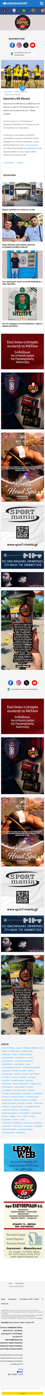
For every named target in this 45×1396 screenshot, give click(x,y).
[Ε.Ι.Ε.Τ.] (22, 560)
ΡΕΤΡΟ (5, 1116)
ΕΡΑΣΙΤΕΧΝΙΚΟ (20, 1087)
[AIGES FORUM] (22, 351)
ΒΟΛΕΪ (25, 1074)
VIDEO (15, 1054)
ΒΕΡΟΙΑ (31, 1071)
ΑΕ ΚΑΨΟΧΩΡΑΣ (8, 1058)
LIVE (41, 1048)
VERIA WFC (6, 1054)
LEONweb (39, 1318)
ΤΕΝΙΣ (22, 1120)
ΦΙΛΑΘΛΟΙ (38, 1126)
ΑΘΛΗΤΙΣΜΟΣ (7, 1064)
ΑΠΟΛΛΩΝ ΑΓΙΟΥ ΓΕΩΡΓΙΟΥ (12, 1067)
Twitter (22, 1322)
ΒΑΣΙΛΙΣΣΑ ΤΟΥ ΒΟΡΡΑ (10, 1071)
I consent (22, 1393)
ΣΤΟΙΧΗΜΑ (6, 1120)
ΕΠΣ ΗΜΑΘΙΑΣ (8, 1087)
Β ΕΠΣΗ (23, 1071)
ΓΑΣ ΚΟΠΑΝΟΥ (35, 1074)
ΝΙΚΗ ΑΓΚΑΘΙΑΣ (17, 1107)
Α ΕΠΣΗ (30, 1058)
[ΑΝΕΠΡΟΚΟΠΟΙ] (22, 579)
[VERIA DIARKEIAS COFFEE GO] (22, 401)
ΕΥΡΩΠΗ (30, 1087)
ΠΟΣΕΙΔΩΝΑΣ (36, 1113)
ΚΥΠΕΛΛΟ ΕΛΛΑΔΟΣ (18, 1097)
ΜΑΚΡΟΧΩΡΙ (7, 1100)
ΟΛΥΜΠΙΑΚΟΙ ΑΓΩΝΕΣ (32, 1107)
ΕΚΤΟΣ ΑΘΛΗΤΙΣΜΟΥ (21, 1084)
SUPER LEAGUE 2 (28, 1051)
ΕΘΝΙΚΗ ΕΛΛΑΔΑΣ (18, 1081)
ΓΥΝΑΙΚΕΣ (20, 163)
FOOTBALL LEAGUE (14, 1048)
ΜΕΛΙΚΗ (29, 1103)
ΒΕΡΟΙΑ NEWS (8, 1074)
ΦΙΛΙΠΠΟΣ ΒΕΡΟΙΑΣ (9, 1129)
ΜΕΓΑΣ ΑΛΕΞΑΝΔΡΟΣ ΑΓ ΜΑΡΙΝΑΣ (25, 1100)
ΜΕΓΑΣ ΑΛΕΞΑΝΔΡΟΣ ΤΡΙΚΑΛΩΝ (13, 1103)
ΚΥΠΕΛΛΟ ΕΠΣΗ (32, 1097)
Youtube (28, 1322)
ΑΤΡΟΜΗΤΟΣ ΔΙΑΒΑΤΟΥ (32, 1067)
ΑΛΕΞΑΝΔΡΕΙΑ (19, 1064)
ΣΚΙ (19, 1116)
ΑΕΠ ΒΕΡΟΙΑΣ (20, 1058)
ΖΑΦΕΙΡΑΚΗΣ (7, 1090)
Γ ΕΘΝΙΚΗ (6, 1077)
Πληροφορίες (12, 1299)
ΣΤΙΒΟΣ (32, 1116)
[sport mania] (22, 526)
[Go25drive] (22, 630)
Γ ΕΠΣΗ (14, 1077)
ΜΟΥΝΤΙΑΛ (38, 1103)
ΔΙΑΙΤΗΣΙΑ (32, 1077)
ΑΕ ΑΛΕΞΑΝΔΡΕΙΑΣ (26, 1054)
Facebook (16, 1322)
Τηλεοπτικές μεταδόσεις (33, 1123)
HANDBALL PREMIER (30, 1048)
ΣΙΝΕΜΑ (13, 1116)
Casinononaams (31, 145)
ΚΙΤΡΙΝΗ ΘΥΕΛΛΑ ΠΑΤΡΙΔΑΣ (12, 1094)
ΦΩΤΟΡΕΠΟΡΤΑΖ (9, 1133)
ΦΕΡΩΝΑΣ (28, 1126)
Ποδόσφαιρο (20, 1283)
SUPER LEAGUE (14, 1051)
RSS (33, 1322)
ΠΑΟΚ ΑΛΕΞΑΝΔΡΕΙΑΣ (10, 1113)
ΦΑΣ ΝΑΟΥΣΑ (18, 1126)
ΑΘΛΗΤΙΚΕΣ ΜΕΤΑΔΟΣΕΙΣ (24, 1061)
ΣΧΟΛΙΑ (15, 1120)
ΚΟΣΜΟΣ (6, 1097)
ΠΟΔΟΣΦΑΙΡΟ (7, 92)
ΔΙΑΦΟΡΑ (6, 1081)
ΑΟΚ (28, 1064)
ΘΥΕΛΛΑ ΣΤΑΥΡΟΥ (20, 1090)
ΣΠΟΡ (25, 1116)
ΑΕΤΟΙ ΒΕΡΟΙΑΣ (8, 1061)
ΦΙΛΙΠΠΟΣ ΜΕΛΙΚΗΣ (26, 1129)
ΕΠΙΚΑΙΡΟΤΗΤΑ (36, 1084)
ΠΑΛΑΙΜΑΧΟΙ (25, 1110)
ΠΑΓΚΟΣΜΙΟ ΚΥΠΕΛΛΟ (10, 1110)
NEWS (5, 1051)
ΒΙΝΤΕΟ (17, 1074)
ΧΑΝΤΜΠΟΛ (21, 1133)
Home (10, 1283)
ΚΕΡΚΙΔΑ (32, 1090)
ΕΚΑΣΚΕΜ (29, 1081)
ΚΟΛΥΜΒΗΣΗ (37, 1094)
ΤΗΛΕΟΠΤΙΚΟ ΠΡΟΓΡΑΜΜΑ (12, 1123)
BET (4, 1048)
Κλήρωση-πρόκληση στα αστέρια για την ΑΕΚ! (18, 210)
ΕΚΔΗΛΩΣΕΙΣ (7, 1084)
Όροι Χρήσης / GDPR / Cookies (29, 1299)
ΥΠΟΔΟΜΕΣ (7, 1126)
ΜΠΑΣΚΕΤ (6, 1107)
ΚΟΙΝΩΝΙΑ (27, 1094)
